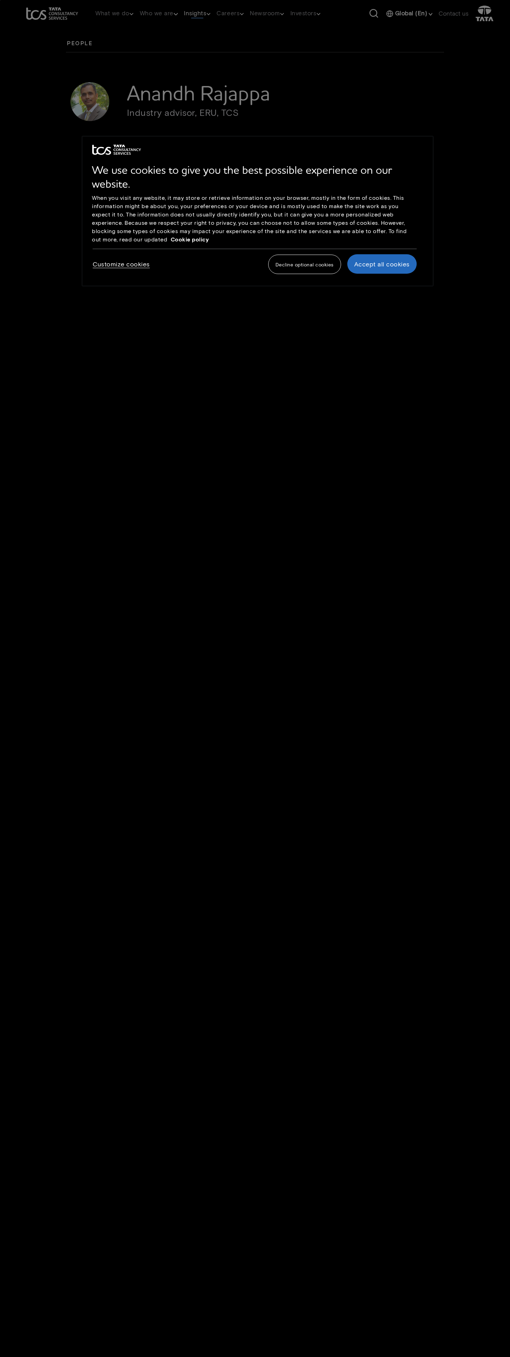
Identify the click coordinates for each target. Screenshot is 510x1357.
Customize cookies (121, 264)
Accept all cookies (382, 264)
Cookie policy (190, 239)
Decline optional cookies (304, 264)
